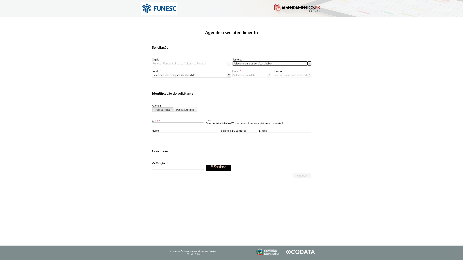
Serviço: (238, 59)
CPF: (156, 120)
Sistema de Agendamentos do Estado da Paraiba (193, 251)
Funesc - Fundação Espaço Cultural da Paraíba (179, 63)
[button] (302, 176)
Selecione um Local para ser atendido (174, 75)
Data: (236, 71)
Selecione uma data (244, 75)
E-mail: (263, 130)
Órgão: (157, 59)
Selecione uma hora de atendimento (292, 75)
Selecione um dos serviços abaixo (252, 63)
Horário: (278, 71)
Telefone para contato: (233, 130)
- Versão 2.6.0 (193, 254)
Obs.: (208, 120)
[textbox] (178, 124)
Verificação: (159, 163)
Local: (156, 71)
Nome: (157, 130)
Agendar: (157, 105)
